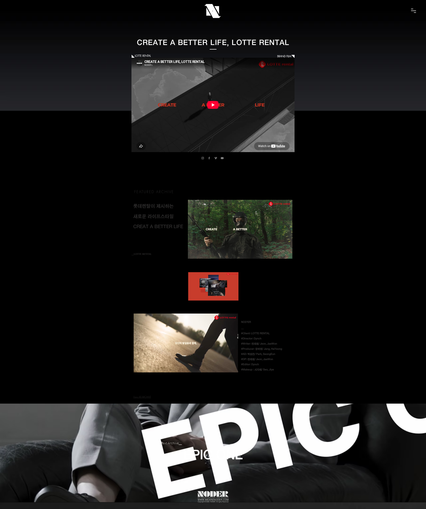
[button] (413, 11)
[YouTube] (222, 158)
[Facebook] (209, 158)
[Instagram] (202, 158)
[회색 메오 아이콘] (215, 158)
